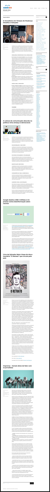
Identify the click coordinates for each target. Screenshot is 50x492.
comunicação (37, 29)
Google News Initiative (21, 246)
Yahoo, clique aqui (19, 358)
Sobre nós (31, 8)
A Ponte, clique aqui (21, 356)
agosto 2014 (38, 124)
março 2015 (38, 121)
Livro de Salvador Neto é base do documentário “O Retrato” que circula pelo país (18, 256)
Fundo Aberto (28, 245)
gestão (43, 35)
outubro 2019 (38, 107)
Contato (39, 8)
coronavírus (43, 30)
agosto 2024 (38, 95)
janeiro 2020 (38, 105)
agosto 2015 (38, 117)
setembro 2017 (38, 111)
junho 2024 (38, 96)
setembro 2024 (38, 94)
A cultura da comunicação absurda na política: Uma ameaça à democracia (17, 122)
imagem (45, 38)
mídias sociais (4, 139)
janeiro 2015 (38, 122)
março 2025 (38, 93)
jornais (6, 393)
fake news (6, 227)
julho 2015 (38, 118)
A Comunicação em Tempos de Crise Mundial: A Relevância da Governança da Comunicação (41, 56)
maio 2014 (38, 125)
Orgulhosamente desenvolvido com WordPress (12, 488)
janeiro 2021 (38, 98)
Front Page (43, 8)
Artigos (4, 226)
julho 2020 (38, 100)
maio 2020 (38, 102)
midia (6, 394)
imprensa (4, 47)
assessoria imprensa (38, 25)
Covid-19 (4, 227)
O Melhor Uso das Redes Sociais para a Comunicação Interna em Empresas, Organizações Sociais (41, 63)
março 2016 (38, 114)
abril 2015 (38, 120)
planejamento (42, 44)
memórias (37, 43)
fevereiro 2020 (38, 104)
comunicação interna (42, 29)
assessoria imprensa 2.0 (6, 392)
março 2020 (38, 103)
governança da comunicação (39, 38)
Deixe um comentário (5, 49)
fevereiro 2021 (38, 97)
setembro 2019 (38, 108)
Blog (46, 8)
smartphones (41, 48)
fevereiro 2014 (38, 127)
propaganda (42, 47)
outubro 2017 (38, 110)
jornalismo (7, 47)
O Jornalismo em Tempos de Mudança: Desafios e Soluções (18, 21)
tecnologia (45, 48)
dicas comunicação (38, 34)
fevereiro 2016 (38, 115)
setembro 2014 (38, 123)
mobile (40, 43)
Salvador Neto (7, 10)
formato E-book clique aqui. (28, 360)
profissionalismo (38, 47)
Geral (5, 226)
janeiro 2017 (38, 113)
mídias (45, 43)
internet (40, 39)
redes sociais (8, 139)
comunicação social (38, 30)
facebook (37, 35)
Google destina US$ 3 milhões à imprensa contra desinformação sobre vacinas (16, 201)
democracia (4, 138)
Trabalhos (35, 8)
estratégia (43, 34)
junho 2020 (38, 101)
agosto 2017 (38, 112)
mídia (3, 48)
